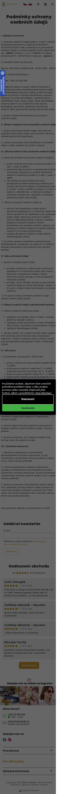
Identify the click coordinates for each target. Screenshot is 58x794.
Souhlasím (28, 408)
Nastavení (27, 399)
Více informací (43, 392)
